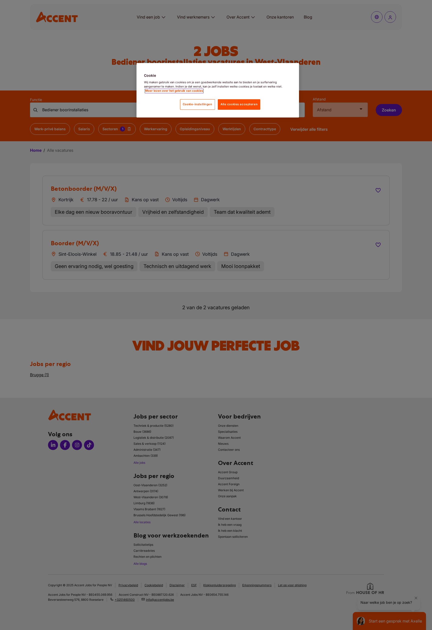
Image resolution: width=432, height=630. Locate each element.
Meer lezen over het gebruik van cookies (174, 91)
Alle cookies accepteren (239, 104)
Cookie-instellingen (197, 104)
